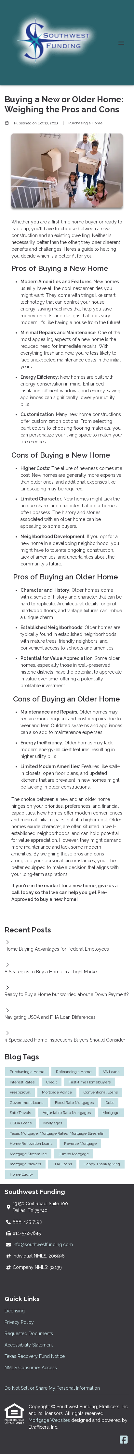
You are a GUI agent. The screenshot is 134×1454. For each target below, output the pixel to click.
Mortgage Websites (50, 1420)
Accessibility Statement (29, 1344)
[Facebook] (123, 1440)
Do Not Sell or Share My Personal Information (52, 1388)
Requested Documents (29, 1333)
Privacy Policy (19, 1322)
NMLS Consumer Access (31, 1367)
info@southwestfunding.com (43, 1244)
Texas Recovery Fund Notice (35, 1356)
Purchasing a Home (85, 123)
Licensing (15, 1310)
